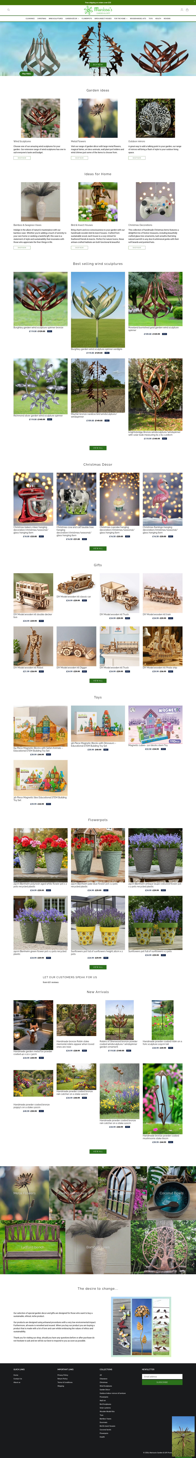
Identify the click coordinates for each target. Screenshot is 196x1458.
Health (102, 1437)
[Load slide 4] (96, 73)
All (101, 1375)
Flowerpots (104, 1397)
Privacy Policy (63, 1375)
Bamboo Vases (105, 1419)
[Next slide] (104, 72)
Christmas (104, 1382)
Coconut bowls (105, 1430)
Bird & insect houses (107, 1426)
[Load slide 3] (94, 73)
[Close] (192, 1419)
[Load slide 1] (90, 73)
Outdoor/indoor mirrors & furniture (113, 1393)
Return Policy (62, 1379)
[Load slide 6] (100, 73)
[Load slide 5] (98, 73)
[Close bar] (194, 1)
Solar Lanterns (105, 1408)
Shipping (61, 1386)
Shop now (137, 247)
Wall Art (103, 1401)
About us (16, 1382)
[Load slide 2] (92, 73)
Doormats (103, 1422)
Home (15, 1375)
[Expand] (175, 1419)
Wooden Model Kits (107, 1411)
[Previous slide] (85, 72)
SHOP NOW (22, 158)
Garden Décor (105, 1390)
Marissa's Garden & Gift (158, 1453)
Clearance (103, 1379)
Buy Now (98, 65)
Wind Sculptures (106, 1386)
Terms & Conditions (65, 1382)
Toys (101, 1415)
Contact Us (17, 1379)
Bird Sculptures (105, 1404)
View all (98, 448)
